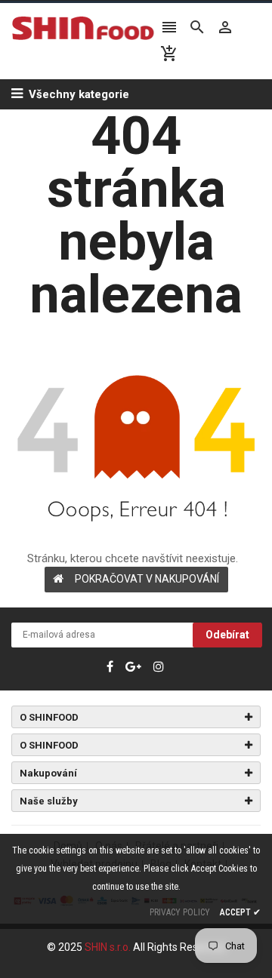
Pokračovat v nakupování (147, 579)
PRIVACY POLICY (180, 912)
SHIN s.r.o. (109, 947)
